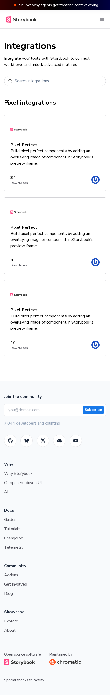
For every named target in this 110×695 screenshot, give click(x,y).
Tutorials (12, 529)
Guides (10, 519)
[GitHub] (10, 441)
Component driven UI (23, 483)
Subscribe (93, 409)
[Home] (20, 19)
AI (6, 492)
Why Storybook (18, 473)
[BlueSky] (26, 441)
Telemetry (14, 547)
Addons (11, 575)
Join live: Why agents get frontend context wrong (58, 5)
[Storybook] (59, 441)
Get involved (15, 584)
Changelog (13, 538)
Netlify (39, 680)
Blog (8, 593)
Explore (11, 621)
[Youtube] (76, 441)
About (10, 630)
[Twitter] (43, 441)
